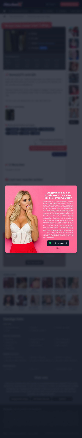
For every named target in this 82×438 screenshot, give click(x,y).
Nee (58, 248)
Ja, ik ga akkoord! (59, 243)
